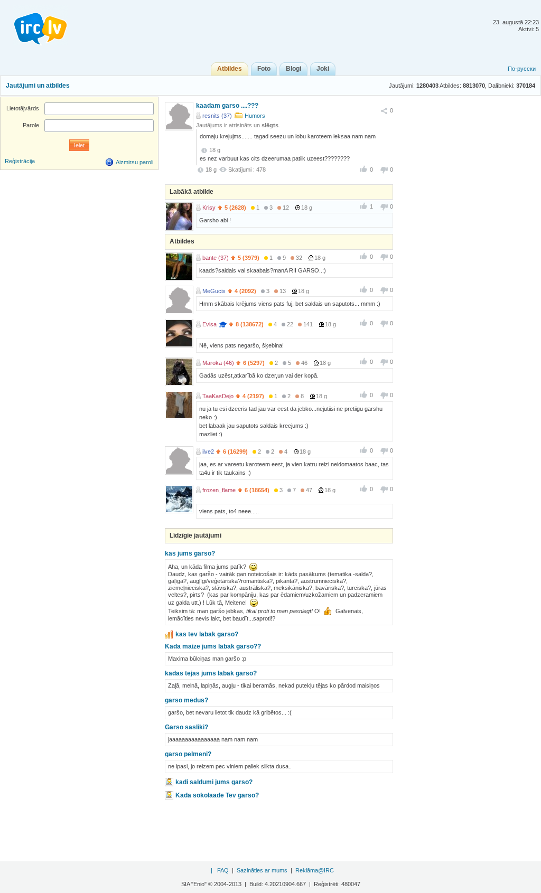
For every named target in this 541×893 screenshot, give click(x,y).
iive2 (208, 451)
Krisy (209, 207)
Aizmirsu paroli (134, 162)
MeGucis (214, 291)
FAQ (223, 870)
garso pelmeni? (188, 754)
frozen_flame (219, 490)
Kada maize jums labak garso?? (213, 646)
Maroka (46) (218, 363)
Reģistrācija (20, 161)
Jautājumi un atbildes (38, 85)
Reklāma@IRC (314, 870)
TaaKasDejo (218, 396)
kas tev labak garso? (206, 634)
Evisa (209, 324)
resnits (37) (217, 115)
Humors (255, 115)
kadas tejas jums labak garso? (211, 673)
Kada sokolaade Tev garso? (217, 795)
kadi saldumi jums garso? (214, 782)
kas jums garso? (190, 553)
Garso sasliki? (186, 727)
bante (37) (215, 258)
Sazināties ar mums (262, 870)
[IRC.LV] (34, 25)
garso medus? (186, 700)
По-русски (522, 68)
